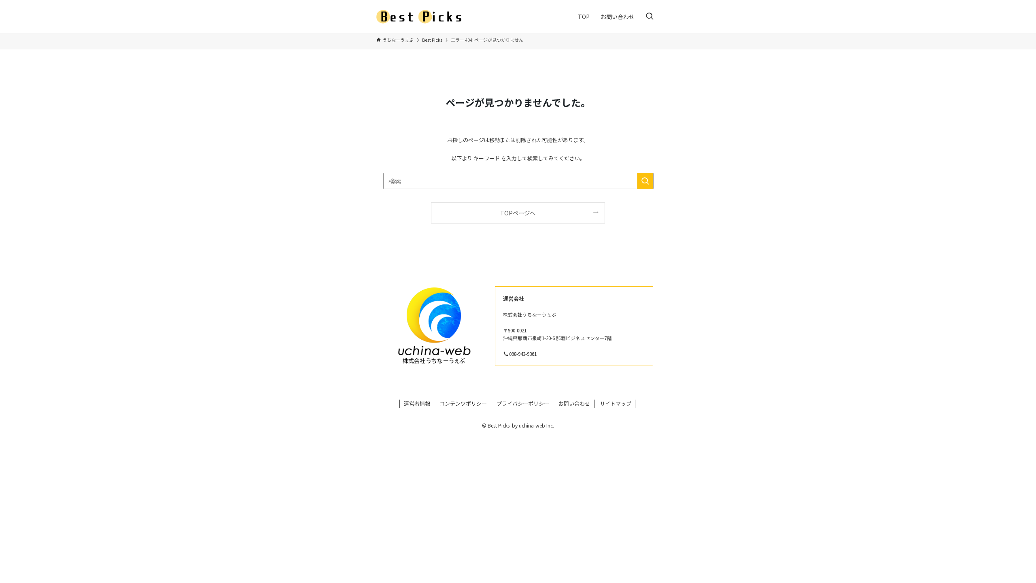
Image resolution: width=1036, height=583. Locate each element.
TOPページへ (517, 213)
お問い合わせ (574, 403)
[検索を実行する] (645, 181)
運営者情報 (417, 403)
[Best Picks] (421, 16)
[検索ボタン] (649, 16)
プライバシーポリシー (523, 403)
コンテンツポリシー (463, 403)
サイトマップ (615, 403)
